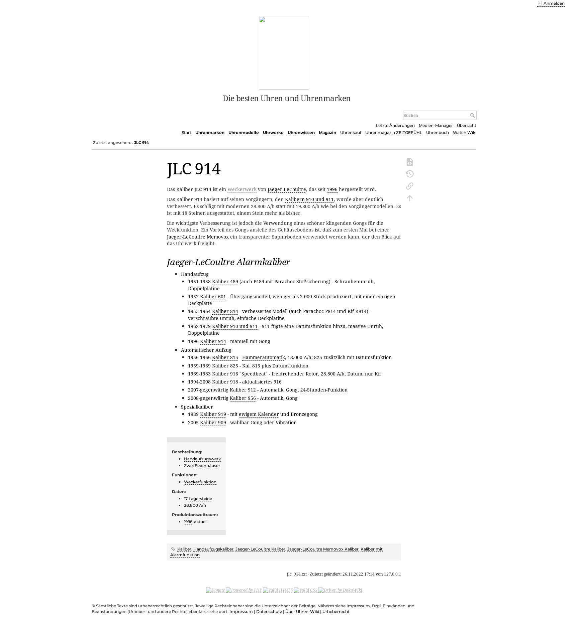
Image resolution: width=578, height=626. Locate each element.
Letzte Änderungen (395, 125)
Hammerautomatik (263, 357)
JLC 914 (141, 142)
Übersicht (466, 125)
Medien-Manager (436, 125)
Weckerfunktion (200, 481)
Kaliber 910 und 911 (235, 326)
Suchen (473, 115)
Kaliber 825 (225, 365)
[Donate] (215, 590)
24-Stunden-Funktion (324, 389)
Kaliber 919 (213, 414)
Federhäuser (207, 465)
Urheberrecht (336, 611)
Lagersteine (200, 498)
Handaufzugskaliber (213, 549)
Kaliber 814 (225, 311)
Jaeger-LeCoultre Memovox (198, 236)
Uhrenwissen (301, 132)
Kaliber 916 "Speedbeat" (240, 373)
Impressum (241, 611)
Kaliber (184, 549)
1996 (332, 189)
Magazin (327, 132)
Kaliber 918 (225, 381)
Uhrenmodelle (243, 132)
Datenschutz (269, 611)
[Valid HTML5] (278, 590)
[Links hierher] (409, 185)
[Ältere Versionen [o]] (409, 173)
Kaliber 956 (243, 398)
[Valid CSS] (305, 590)
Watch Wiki (464, 132)
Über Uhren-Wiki (302, 611)
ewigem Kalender (259, 414)
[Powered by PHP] (244, 590)
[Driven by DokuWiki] (340, 590)
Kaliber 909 (213, 422)
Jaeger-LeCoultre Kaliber (260, 549)
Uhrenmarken (209, 132)
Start (186, 132)
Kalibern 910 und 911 (309, 199)
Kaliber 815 (225, 357)
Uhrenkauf (350, 132)
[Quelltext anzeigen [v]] (409, 161)
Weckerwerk (242, 189)
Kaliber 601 (213, 296)
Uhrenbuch (437, 132)
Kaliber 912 (243, 389)
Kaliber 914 (213, 341)
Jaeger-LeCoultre (287, 189)
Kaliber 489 (225, 281)
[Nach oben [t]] (409, 197)
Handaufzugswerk (202, 458)
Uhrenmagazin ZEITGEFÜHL (393, 132)
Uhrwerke (273, 132)
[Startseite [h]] (284, 52)
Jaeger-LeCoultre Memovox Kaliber (323, 549)
